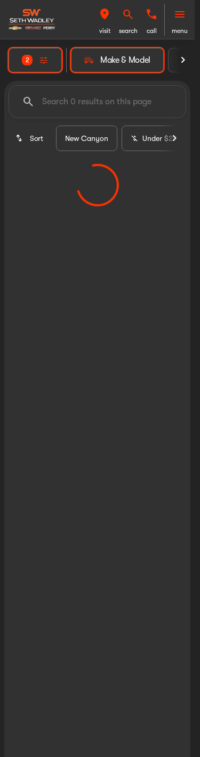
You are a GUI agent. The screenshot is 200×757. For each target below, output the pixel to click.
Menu (180, 31)
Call (152, 31)
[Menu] (179, 14)
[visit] (104, 14)
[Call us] (151, 14)
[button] (104, 20)
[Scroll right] (183, 60)
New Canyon (86, 138)
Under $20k (161, 138)
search (128, 31)
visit (104, 31)
